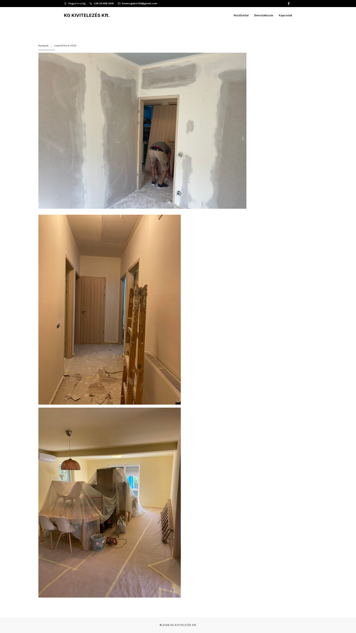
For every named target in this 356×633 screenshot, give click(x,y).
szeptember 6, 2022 (65, 45)
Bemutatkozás (263, 15)
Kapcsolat (285, 15)
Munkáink (43, 45)
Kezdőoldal (241, 15)
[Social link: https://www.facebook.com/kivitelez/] (289, 3)
